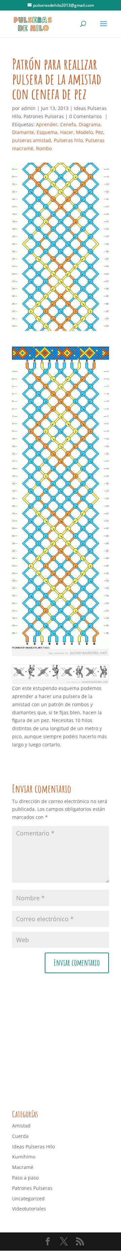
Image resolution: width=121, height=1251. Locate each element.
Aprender (46, 124)
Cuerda (20, 1136)
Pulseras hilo (68, 140)
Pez (99, 132)
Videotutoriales (29, 1208)
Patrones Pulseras (44, 116)
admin (28, 108)
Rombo (44, 148)
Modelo (84, 132)
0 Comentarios (85, 116)
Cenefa (68, 124)
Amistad (21, 1125)
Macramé (22, 1167)
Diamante (23, 132)
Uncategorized (28, 1198)
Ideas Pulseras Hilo (33, 1146)
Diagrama (89, 124)
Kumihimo (23, 1156)
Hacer (66, 132)
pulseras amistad (31, 140)
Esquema (47, 132)
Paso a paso (25, 1177)
